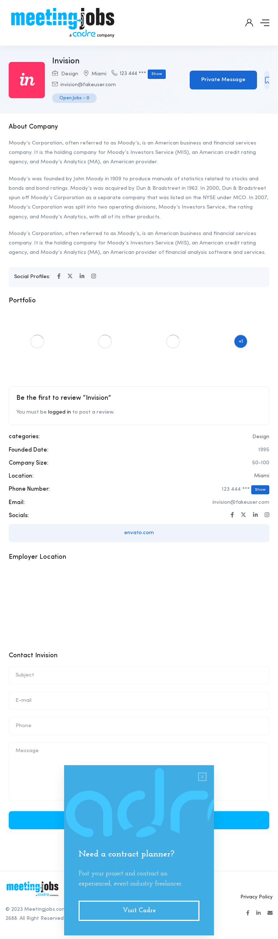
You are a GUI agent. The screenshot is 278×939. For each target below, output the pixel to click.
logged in (59, 412)
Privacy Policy (256, 897)
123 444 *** (141, 73)
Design (69, 73)
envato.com (139, 533)
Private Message (223, 80)
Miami (99, 73)
